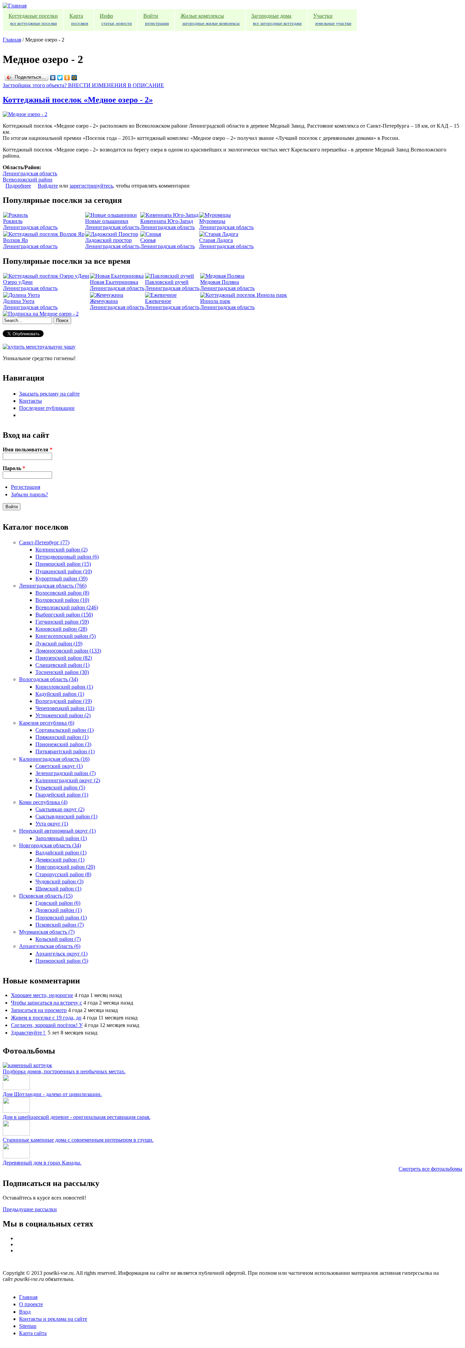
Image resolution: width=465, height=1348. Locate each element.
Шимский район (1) (58, 889)
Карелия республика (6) (46, 723)
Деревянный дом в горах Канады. (42, 1163)
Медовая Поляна (219, 282)
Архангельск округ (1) (61, 954)
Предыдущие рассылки (30, 1209)
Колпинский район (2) (61, 549)
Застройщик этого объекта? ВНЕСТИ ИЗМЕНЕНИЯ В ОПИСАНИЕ (83, 85)
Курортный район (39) (61, 578)
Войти (156, 19)
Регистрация (25, 487)
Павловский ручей (167, 282)
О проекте (31, 1304)
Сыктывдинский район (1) (66, 816)
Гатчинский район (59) (62, 622)
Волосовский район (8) (62, 593)
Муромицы (212, 221)
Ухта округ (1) (51, 824)
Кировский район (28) (61, 629)
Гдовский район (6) (57, 903)
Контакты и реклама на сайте (53, 1319)
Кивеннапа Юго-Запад (166, 221)
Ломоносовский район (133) (68, 651)
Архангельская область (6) (49, 946)
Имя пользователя (27, 449)
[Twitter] (60, 77)
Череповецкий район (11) (64, 708)
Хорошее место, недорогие (42, 995)
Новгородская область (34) (50, 845)
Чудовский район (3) (59, 881)
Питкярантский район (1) (65, 751)
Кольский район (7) (58, 939)
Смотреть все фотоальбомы (430, 1169)
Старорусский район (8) (63, 874)
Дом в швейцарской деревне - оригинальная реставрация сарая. (76, 1117)
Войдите (48, 186)
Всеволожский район (27, 179)
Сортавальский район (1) (64, 730)
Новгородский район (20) (65, 867)
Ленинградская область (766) (52, 586)
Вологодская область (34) (48, 679)
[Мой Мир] (74, 77)
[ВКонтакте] (53, 77)
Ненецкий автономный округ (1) (57, 831)
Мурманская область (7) (47, 932)
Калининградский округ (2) (67, 780)
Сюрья (148, 240)
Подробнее (18, 186)
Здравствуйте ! (28, 1033)
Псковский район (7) (59, 925)
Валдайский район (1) (60, 852)
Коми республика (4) (43, 802)
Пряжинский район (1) (62, 737)
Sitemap (27, 1326)
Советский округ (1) (59, 766)
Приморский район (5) (61, 961)
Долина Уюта (18, 301)
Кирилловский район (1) (64, 687)
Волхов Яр (15, 240)
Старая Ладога (216, 240)
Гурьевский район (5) (60, 787)
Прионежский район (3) (63, 744)
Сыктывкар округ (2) (59, 809)
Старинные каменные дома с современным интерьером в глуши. (78, 1140)
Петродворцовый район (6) (67, 557)
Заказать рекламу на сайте (49, 394)
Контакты (30, 401)
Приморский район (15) (63, 564)
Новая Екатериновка (114, 282)
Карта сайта (33, 1333)
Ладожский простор (108, 240)
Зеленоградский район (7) (65, 773)
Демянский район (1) (59, 860)
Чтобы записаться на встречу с (46, 1003)
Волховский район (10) (62, 600)
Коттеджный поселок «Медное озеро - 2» (78, 99)
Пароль (14, 468)
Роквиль (12, 221)
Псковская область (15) (46, 896)
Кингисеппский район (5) (65, 636)
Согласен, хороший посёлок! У (47, 1025)
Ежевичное (158, 301)
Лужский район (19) (58, 643)
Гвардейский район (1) (61, 795)
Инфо (116, 19)
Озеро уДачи (18, 282)
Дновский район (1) (58, 910)
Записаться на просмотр (39, 1010)
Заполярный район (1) (61, 838)
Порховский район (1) (61, 917)
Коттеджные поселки (33, 19)
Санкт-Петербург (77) (44, 542)
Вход (25, 1312)
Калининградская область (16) (54, 759)
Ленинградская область (30, 173)
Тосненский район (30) (62, 672)
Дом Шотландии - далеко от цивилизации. (52, 1094)
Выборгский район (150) (64, 614)
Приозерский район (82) (63, 658)
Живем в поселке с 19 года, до (46, 1018)
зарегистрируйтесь (91, 186)
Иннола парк (215, 301)
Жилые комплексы (210, 19)
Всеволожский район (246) (66, 607)
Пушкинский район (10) (63, 571)
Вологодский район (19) (63, 701)
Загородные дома (276, 19)
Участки (332, 19)
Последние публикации (47, 408)
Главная (12, 40)
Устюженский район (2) (63, 715)
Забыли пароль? (29, 494)
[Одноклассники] (67, 77)
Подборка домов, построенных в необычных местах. (64, 1071)
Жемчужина (104, 301)
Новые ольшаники (106, 221)
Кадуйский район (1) (59, 694)
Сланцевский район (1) (62, 665)
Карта (78, 19)
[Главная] (15, 6)
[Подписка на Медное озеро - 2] (41, 314)
